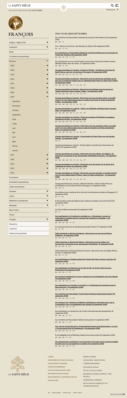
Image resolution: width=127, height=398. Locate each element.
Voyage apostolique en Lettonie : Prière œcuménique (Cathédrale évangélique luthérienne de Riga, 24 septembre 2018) (85, 118)
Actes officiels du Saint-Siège (59, 370)
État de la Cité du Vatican (92, 370)
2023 (12, 75)
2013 (12, 173)
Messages (13, 205)
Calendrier (13, 229)
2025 (12, 66)
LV (74, 74)
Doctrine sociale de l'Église (58, 373)
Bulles (11, 52)
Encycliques (13, 177)
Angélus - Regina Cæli (17, 42)
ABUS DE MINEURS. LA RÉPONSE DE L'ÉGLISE (62, 377)
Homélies (12, 191)
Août (14, 119)
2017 (12, 155)
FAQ (49, 392)
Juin (13, 128)
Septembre (16, 115)
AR (56, 85)
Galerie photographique (18, 233)
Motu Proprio (14, 210)
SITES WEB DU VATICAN (90, 367)
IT (63, 42)
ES (60, 42)
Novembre (16, 106)
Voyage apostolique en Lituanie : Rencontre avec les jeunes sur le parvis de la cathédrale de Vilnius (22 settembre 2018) (84, 165)
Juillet (14, 124)
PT (66, 48)
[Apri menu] (117, 5)
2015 (12, 168)
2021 (12, 83)
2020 (12, 88)
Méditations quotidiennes (18, 201)
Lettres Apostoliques (16, 187)
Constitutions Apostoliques (19, 56)
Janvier (15, 150)
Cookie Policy (67, 392)
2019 (12, 92)
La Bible (51, 357)
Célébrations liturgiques (92, 380)
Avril (14, 137)
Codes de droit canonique (57, 363)
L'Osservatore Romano (91, 363)
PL (77, 74)
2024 (12, 70)
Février (14, 146)
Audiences (13, 47)
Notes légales (56, 392)
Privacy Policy (77, 392)
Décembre (16, 101)
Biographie (118, 394)
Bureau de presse (89, 357)
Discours (23, 10)
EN (56, 42)
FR (67, 57)
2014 (12, 164)
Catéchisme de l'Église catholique (61, 360)
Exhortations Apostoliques (19, 182)
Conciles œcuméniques (56, 367)
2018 (30, 10)
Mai (13, 133)
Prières (11, 215)
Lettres (11, 196)
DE (56, 57)
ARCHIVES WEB (53, 380)
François (13, 10)
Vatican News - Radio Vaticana (94, 360)
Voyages (12, 219)
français (111, 10)
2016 (12, 159)
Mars (14, 142)
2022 (12, 79)
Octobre (15, 110)
